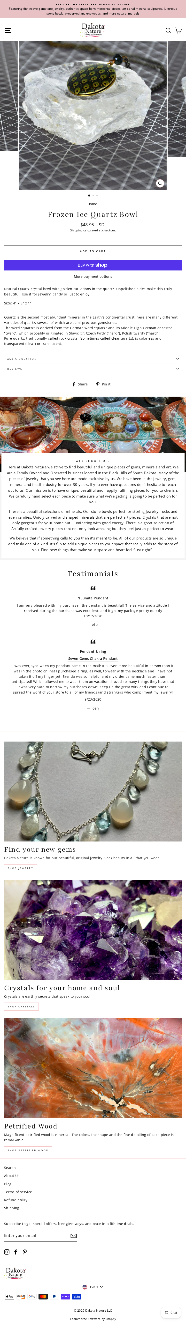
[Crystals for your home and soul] (93, 930)
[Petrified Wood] (93, 1068)
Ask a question (22, 358)
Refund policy (15, 1200)
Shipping (76, 230)
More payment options (93, 276)
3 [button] (97, 196)
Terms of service (18, 1192)
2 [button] (94, 196)
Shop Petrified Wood (28, 1150)
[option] (93, 9)
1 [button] (89, 196)
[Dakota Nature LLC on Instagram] (6, 1251)
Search (10, 1167)
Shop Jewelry (20, 868)
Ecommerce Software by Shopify (93, 1319)
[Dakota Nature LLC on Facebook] (15, 1251)
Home (92, 204)
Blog (7, 1184)
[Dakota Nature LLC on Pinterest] (24, 1251)
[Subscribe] (73, 1236)
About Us (12, 1175)
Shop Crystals (21, 1006)
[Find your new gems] (93, 792)
